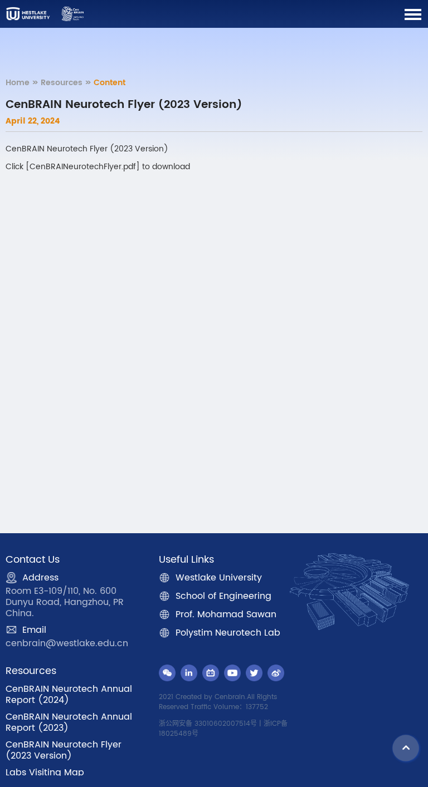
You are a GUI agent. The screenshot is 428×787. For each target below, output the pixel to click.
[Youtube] (232, 673)
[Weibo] (276, 673)
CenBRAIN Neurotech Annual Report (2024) (69, 694)
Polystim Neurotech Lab (228, 632)
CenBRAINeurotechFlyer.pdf (83, 166)
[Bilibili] (210, 673)
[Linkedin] (189, 673)
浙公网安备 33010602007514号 (208, 724)
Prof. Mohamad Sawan (226, 614)
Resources (61, 82)
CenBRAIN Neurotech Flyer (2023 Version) (63, 750)
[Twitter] (254, 673)
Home (18, 82)
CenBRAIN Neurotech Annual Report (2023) (69, 722)
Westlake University (219, 577)
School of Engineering (223, 596)
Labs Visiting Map (45, 772)
